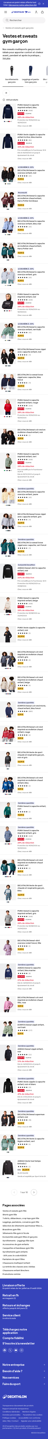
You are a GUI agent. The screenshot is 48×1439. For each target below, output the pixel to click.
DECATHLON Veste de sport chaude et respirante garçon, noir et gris (31, 754)
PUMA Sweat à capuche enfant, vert (32, 807)
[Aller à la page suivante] (34, 1192)
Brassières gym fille (12, 1229)
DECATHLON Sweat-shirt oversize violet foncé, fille (29, 941)
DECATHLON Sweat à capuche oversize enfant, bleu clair (31, 222)
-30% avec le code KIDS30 (15, 1255)
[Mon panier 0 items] (42, 12)
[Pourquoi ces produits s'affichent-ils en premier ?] (4, 100)
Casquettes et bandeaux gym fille (18, 1248)
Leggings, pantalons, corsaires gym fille (21, 1222)
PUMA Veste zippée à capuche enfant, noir (32, 628)
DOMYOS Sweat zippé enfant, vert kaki (31, 1026)
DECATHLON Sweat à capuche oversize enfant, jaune (31, 493)
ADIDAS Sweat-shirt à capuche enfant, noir (32, 569)
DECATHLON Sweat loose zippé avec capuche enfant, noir (32, 350)
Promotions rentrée (11, 1274)
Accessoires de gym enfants (16, 1244)
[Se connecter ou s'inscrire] (36, 12)
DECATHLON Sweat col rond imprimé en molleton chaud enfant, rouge (30, 729)
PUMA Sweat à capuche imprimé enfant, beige (28, 599)
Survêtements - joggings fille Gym (18, 1241)
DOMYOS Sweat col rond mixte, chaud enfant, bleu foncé (32, 707)
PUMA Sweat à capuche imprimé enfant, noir (28, 295)
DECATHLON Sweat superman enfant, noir (31, 1115)
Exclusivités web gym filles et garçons (20, 1237)
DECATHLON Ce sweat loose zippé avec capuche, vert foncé (32, 543)
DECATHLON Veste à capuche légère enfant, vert (31, 1140)
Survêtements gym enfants (15, 1252)
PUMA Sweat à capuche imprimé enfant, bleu (28, 106)
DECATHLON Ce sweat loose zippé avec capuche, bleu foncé (30, 377)
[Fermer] (43, 4)
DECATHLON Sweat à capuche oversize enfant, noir (31, 171)
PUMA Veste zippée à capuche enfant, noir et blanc (32, 1083)
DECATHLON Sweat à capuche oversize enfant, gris (31, 273)
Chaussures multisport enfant (16, 1263)
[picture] (8, 112)
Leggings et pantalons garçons (30, 80)
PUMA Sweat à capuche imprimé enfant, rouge (28, 401)
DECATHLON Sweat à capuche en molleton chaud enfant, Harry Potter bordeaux (31, 198)
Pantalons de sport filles (14, 1259)
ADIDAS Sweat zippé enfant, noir (31, 1050)
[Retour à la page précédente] (14, 1192)
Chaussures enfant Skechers (16, 1270)
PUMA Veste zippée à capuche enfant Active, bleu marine (32, 135)
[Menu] (6, 12)
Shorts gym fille (10, 1214)
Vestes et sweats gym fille (14, 1211)
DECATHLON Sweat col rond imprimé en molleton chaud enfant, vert (30, 862)
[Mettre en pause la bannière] (39, 4)
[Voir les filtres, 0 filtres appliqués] (6, 93)
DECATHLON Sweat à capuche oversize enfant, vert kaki (31, 328)
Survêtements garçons (11, 80)
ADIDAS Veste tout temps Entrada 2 (29, 1162)
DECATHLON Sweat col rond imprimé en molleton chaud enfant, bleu (30, 780)
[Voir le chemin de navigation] (4, 28)
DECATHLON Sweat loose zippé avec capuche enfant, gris (32, 515)
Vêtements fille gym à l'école (16, 1233)
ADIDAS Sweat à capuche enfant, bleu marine (29, 969)
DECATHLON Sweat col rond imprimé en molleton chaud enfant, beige (30, 679)
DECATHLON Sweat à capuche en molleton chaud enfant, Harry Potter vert (31, 246)
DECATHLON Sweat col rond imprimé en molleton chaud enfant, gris (30, 654)
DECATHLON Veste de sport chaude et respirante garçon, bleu (31, 888)
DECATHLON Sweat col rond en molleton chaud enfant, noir (32, 431)
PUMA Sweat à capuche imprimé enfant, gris (28, 831)
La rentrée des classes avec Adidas (19, 1267)
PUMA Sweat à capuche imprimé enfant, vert (28, 455)
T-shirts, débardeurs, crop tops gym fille (21, 1218)
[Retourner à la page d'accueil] (21, 12)
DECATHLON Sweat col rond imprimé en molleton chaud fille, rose (30, 1000)
